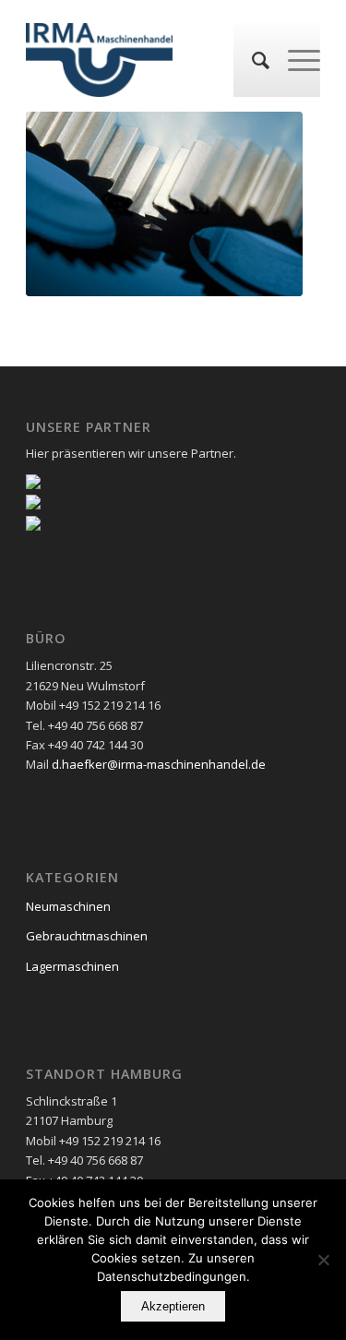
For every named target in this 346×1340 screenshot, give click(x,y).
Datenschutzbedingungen (171, 1276)
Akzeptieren (173, 1306)
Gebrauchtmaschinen (87, 935)
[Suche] (251, 60)
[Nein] (323, 1259)
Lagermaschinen (72, 966)
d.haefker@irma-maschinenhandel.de (159, 764)
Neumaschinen (68, 906)
